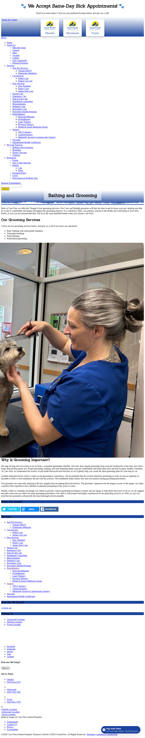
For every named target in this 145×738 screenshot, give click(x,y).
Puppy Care (23, 88)
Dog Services (18, 83)
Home (9, 42)
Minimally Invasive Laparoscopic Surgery (37, 137)
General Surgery (25, 134)
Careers (15, 50)
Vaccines (16, 140)
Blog (14, 53)
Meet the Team (19, 47)
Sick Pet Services (20, 68)
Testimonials (12, 722)
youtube (10, 656)
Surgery (16, 129)
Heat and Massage (26, 117)
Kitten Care (23, 78)
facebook (11, 646)
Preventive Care (19, 109)
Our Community (19, 60)
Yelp (9, 654)
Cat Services (18, 76)
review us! (7, 608)
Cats (20, 168)
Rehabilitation (18, 114)
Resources (11, 157)
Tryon (9, 699)
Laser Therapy (24, 122)
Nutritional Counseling (22, 101)
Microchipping (19, 104)
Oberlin (10, 679)
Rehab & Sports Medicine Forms (33, 127)
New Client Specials (21, 163)
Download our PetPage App (25, 178)
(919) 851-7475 (14, 702)
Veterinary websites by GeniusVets (102, 734)
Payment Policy (19, 173)
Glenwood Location (16, 619)
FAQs (15, 175)
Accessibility (12, 729)
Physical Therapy (26, 124)
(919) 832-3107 (14, 682)
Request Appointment (11, 183)
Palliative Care (18, 106)
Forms (15, 160)
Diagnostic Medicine (27, 73)
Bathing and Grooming (22, 147)
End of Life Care (20, 99)
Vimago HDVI (25, 70)
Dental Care (17, 94)
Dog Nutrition (24, 86)
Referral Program (20, 63)
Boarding (16, 150)
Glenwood (11, 689)
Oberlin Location (14, 622)
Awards (15, 55)
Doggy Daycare (19, 152)
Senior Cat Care (25, 81)
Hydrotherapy (24, 119)
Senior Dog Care (25, 91)
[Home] (19, 641)
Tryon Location (14, 624)
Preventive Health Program (24, 111)
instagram (11, 649)
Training (16, 155)
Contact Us (12, 724)
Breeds (15, 165)
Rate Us (5, 668)
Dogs (20, 170)
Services (10, 65)
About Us (11, 45)
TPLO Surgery (25, 132)
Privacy (10, 727)
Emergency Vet (19, 96)
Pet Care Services (15, 145)
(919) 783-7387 (14, 692)
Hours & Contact (9, 19)
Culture (15, 58)
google (10, 651)
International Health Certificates (26, 142)
